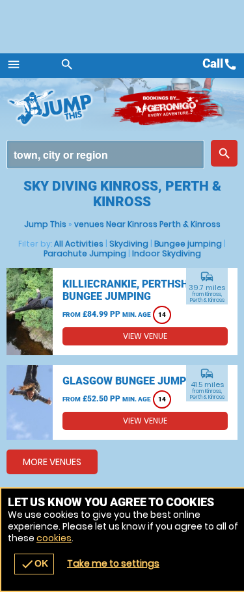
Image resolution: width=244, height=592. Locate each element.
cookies (54, 538)
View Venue (145, 336)
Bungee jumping (188, 243)
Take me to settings (113, 563)
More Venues (52, 461)
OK (34, 564)
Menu (14, 64)
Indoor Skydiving (166, 253)
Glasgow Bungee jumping (133, 381)
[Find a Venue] (105, 154)
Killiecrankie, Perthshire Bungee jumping (133, 290)
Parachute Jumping (85, 253)
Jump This (45, 224)
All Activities (78, 243)
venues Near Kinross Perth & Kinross (147, 224)
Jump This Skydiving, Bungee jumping (59, 107)
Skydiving (128, 243)
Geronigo (167, 107)
